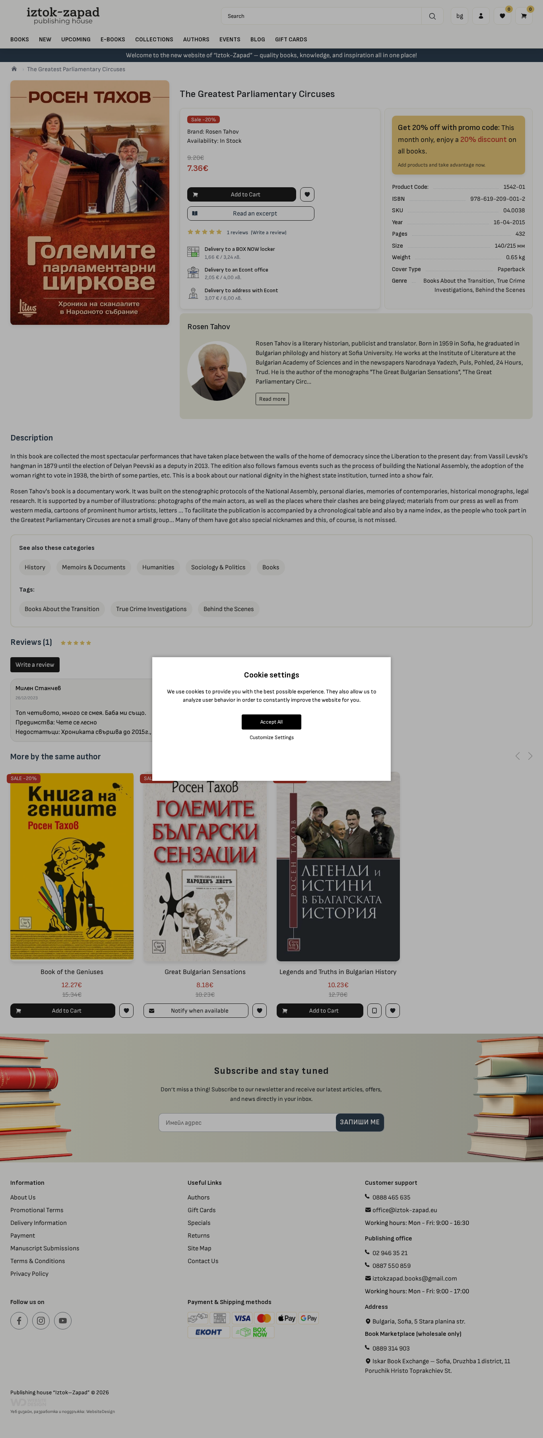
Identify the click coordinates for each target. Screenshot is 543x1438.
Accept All (271, 722)
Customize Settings (272, 737)
